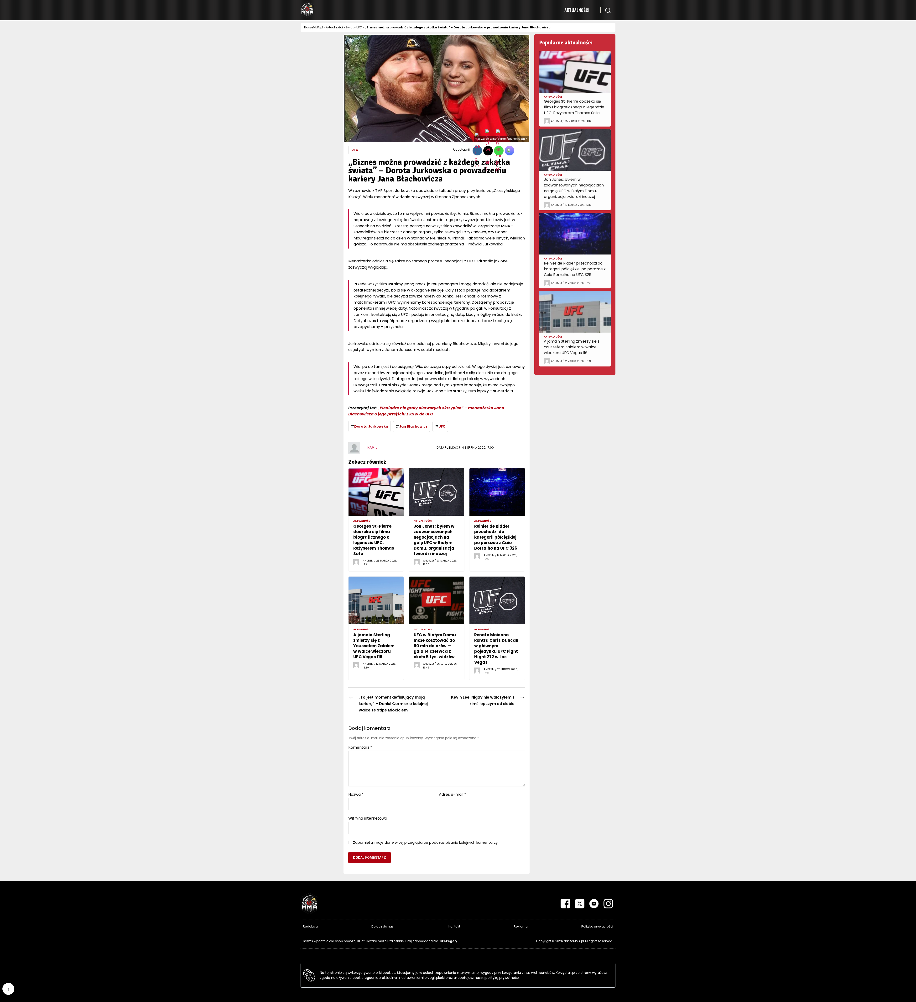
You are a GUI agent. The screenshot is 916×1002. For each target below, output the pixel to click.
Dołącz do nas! (383, 926)
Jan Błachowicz (413, 426)
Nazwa (356, 794)
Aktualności (576, 10)
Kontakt (454, 926)
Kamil (372, 447)
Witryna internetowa (367, 818)
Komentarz (360, 747)
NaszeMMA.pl (313, 27)
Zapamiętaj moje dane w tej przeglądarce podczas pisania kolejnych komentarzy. (425, 842)
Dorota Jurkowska (371, 426)
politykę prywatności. (502, 977)
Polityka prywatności (597, 926)
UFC (359, 27)
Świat (350, 27)
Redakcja (310, 926)
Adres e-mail (452, 794)
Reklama (521, 926)
